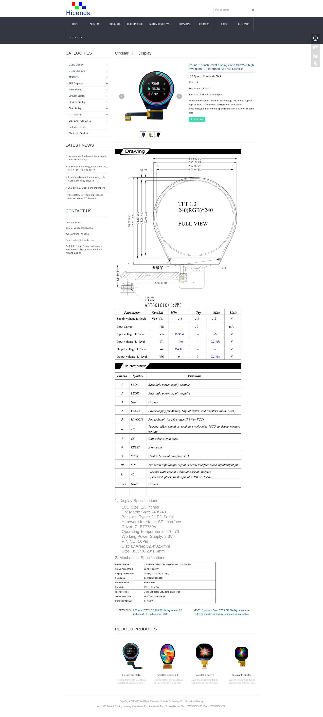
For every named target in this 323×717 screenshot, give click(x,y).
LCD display (75, 114)
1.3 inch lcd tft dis (131, 675)
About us (95, 24)
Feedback (243, 24)
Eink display (75, 108)
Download (185, 24)
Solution (204, 24)
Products (114, 24)
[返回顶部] (315, 64)
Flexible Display (77, 102)
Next (179, 96)
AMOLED (74, 77)
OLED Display (76, 64)
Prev (121, 96)
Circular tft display (241, 675)
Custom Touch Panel (160, 24)
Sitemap (199, 701)
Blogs (224, 24)
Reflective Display (78, 127)
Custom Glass (135, 24)
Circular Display (77, 95)
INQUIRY (198, 119)
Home (75, 24)
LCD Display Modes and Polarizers (86, 187)
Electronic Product (78, 133)
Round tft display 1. (205, 675)
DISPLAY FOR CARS (80, 120)
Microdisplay (75, 89)
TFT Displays (76, 83)
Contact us (75, 37)
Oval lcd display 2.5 (168, 675)
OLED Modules (77, 71)
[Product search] (253, 10)
